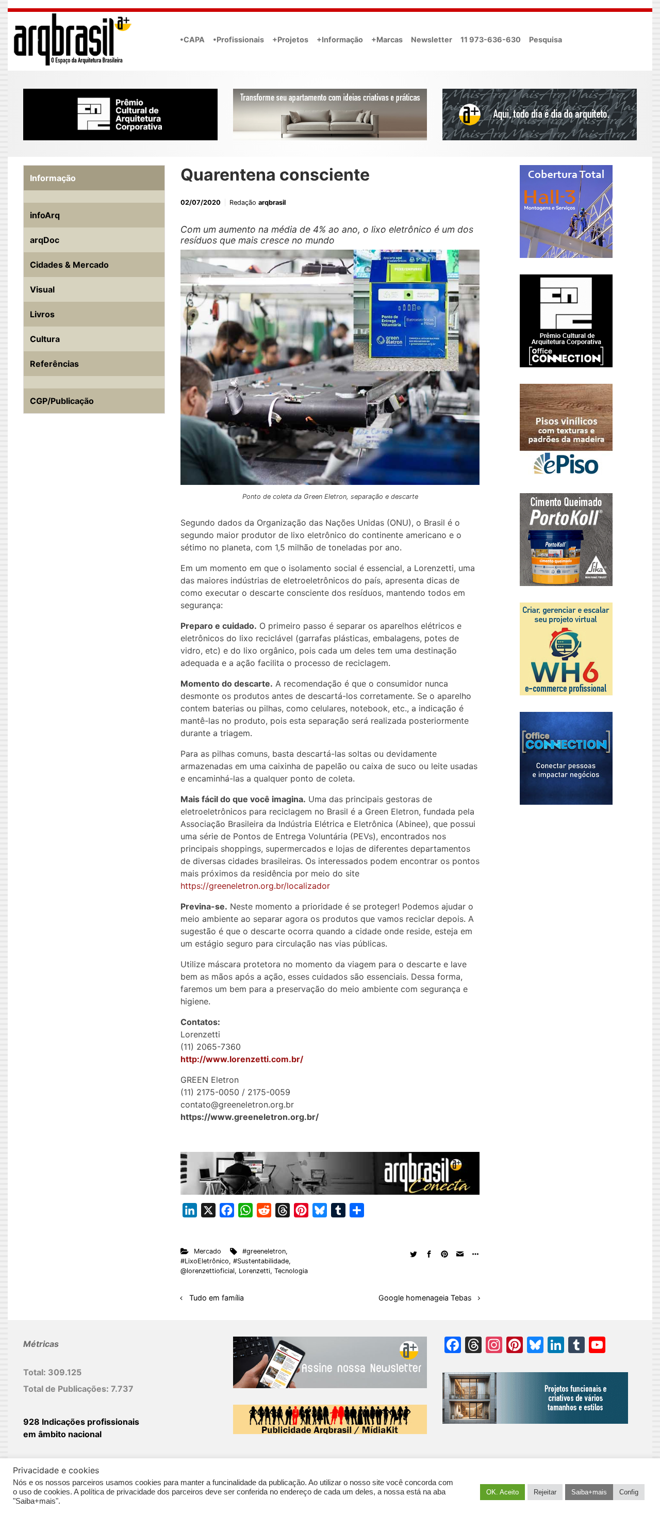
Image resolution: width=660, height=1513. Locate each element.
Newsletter (431, 39)
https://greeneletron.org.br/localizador (255, 886)
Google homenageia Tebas (425, 1297)
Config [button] (628, 1492)
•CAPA (192, 39)
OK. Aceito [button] (502, 1492)
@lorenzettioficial (207, 1271)
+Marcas (387, 39)
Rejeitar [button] (545, 1492)
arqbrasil (272, 202)
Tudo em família (216, 1297)
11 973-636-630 (490, 39)
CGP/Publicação (62, 401)
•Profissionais (238, 39)
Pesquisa (545, 39)
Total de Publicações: (67, 1389)
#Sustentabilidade (261, 1261)
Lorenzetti (254, 1271)
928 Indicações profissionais (81, 1422)
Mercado (207, 1251)
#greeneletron (264, 1251)
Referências (54, 364)
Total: (35, 1372)
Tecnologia (291, 1271)
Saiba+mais (589, 1492)
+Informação (340, 39)
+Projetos (290, 39)
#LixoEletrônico (204, 1261)
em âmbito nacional (62, 1434)
